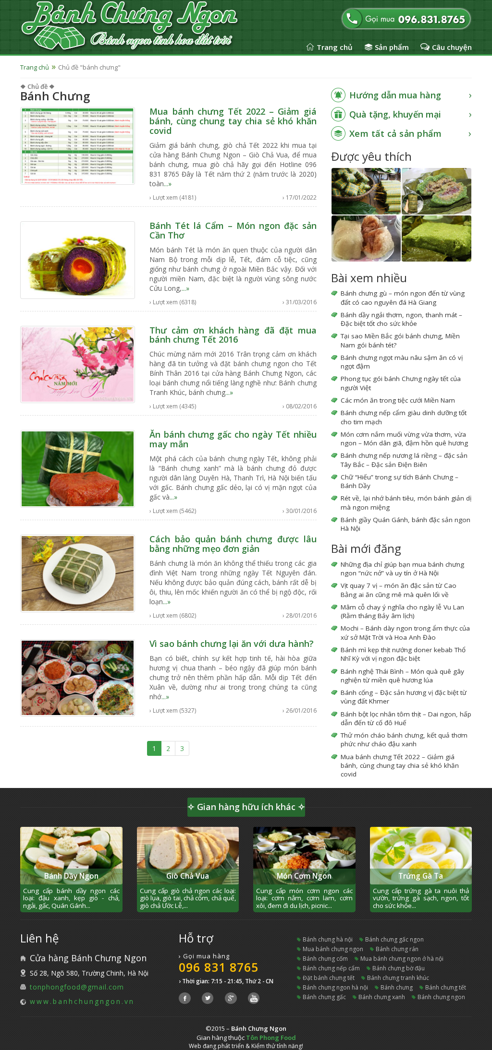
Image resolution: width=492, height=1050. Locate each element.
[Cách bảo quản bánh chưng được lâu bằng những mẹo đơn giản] (77, 572)
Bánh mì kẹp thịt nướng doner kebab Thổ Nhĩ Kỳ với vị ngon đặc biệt (403, 654)
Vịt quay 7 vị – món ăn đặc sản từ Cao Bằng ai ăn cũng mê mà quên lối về (398, 589)
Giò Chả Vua (187, 876)
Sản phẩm (392, 47)
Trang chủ (335, 47)
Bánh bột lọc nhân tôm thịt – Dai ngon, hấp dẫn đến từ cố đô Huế (406, 718)
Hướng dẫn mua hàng (395, 95)
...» (168, 183)
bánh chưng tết (445, 987)
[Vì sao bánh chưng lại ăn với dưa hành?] (77, 676)
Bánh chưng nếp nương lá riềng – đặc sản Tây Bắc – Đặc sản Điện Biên (404, 459)
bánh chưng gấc (324, 997)
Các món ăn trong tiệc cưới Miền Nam (398, 400)
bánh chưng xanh (381, 997)
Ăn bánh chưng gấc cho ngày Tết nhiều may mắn (232, 439)
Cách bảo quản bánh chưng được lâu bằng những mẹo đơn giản (232, 543)
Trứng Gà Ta (420, 876)
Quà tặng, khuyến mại (395, 114)
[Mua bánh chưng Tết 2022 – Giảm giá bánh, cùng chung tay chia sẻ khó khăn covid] (77, 145)
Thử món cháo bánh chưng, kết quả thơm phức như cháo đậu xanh (404, 739)
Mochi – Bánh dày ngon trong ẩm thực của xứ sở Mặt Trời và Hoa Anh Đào (405, 632)
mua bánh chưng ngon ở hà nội (401, 959)
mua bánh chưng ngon (333, 949)
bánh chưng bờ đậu (398, 968)
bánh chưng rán (397, 949)
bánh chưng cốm (325, 959)
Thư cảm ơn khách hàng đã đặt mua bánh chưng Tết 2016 (232, 335)
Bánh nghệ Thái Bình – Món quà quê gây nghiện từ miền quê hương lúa (402, 675)
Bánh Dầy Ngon (71, 876)
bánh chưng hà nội (328, 939)
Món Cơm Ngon (304, 876)
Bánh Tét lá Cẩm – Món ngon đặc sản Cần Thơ (232, 230)
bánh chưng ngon (441, 997)
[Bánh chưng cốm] (436, 238)
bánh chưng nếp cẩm (331, 968)
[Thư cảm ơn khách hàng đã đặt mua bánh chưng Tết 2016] (77, 363)
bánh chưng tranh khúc (398, 978)
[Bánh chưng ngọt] (366, 238)
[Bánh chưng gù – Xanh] (436, 191)
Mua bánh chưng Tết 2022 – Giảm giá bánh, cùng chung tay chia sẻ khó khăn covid (232, 121)
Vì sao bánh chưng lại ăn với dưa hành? (231, 643)
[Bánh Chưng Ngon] (149, 26)
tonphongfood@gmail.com (77, 986)
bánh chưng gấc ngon (394, 939)
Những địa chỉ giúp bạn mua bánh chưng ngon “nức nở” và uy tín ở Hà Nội (402, 568)
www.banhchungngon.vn (82, 1001)
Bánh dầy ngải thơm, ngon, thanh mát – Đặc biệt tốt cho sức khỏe (401, 319)
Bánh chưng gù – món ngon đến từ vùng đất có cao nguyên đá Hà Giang (403, 297)
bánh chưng (397, 987)
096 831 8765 (218, 967)
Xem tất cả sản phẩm (395, 133)
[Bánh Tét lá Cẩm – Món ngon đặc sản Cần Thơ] (77, 258)
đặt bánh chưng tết (329, 978)
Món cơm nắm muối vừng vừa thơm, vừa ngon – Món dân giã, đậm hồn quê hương (404, 438)
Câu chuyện (452, 47)
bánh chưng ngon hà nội (335, 987)
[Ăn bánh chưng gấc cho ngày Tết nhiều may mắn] (77, 468)
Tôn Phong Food (271, 1037)
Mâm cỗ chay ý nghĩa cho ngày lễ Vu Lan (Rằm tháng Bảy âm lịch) (402, 611)
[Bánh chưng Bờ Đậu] (366, 191)
